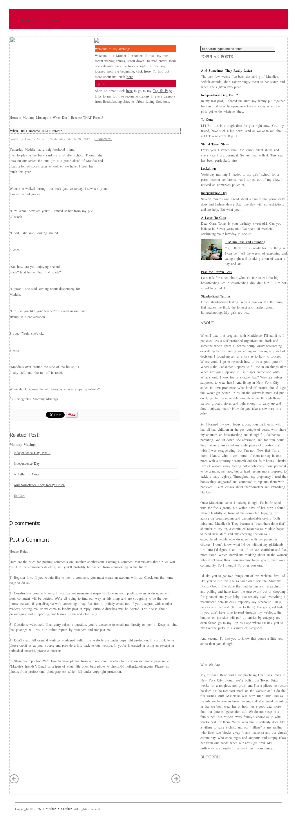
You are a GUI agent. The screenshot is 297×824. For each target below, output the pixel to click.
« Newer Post (14, 778)
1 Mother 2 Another (37, 20)
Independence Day (27, 463)
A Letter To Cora (26, 474)
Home (14, 117)
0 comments (103, 138)
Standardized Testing (215, 296)
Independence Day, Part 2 (32, 452)
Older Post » (176, 778)
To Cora (19, 495)
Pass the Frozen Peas (216, 271)
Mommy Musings (35, 117)
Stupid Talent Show (215, 144)
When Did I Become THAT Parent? (36, 130)
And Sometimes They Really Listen (39, 484)
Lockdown (208, 168)
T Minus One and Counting (245, 241)
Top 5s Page (162, 90)
